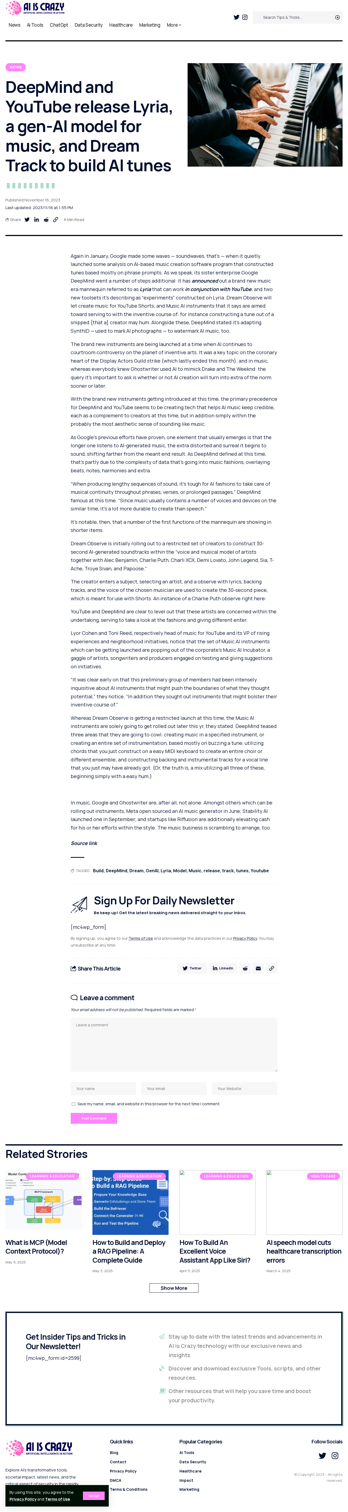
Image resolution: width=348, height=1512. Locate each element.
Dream (136, 871)
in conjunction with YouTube (218, 289)
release (212, 871)
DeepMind (116, 871)
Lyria (145, 289)
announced (205, 280)
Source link (84, 843)
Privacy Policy (23, 1499)
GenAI (152, 871)
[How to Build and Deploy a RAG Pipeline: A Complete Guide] (130, 1202)
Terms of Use (57, 1499)
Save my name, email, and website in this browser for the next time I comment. (148, 1103)
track (228, 871)
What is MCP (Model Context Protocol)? (36, 1247)
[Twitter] (236, 17)
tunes (242, 871)
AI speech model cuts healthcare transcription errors (303, 1251)
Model (180, 871)
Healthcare (323, 1176)
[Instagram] (245, 17)
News (15, 67)
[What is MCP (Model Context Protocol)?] (43, 1202)
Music (195, 871)
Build (98, 871)
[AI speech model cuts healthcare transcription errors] (304, 1202)
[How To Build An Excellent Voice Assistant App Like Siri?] (217, 1202)
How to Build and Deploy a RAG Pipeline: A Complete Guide (128, 1251)
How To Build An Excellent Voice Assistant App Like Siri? (214, 1251)
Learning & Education (52, 1176)
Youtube (260, 871)
